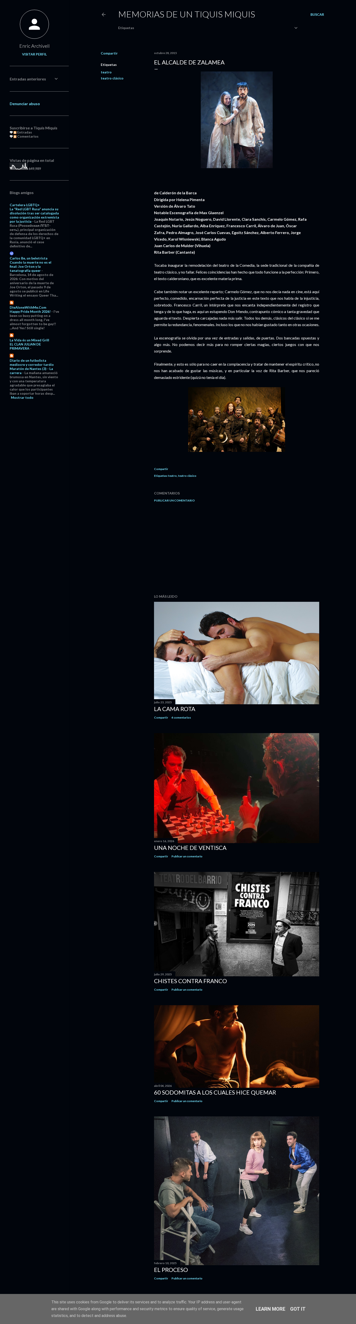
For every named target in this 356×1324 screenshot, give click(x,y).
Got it (298, 1309)
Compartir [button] (109, 53)
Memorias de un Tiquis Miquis (186, 14)
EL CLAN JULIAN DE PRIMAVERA (25, 346)
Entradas (24, 132)
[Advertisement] (236, 548)
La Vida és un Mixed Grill (29, 340)
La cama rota (174, 708)
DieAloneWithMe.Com (28, 307)
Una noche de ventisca (190, 847)
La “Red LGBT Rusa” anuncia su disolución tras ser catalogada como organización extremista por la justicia (34, 215)
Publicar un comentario (174, 500)
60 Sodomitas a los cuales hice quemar (215, 1092)
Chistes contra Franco (190, 980)
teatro (106, 72)
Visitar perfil (34, 54)
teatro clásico (112, 78)
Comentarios (27, 136)
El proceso (171, 1269)
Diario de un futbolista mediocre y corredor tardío (32, 362)
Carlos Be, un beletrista (28, 258)
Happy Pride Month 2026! (30, 311)
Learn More (270, 1309)
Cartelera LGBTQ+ (25, 205)
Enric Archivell (34, 46)
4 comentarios (181, 717)
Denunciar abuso (25, 103)
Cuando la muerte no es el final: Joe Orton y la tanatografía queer (30, 266)
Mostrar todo (22, 397)
